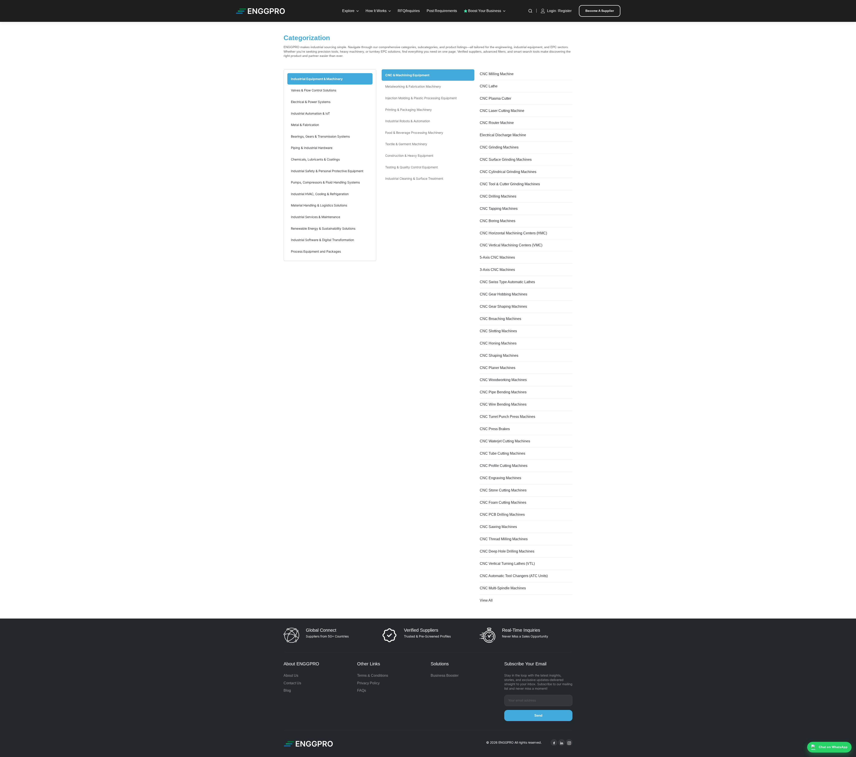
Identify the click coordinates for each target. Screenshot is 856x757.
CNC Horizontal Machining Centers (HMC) (513, 233)
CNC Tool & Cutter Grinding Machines (510, 184)
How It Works (376, 11)
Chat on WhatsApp (833, 747)
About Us (291, 675)
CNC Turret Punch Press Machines (507, 417)
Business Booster (445, 675)
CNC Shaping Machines (499, 355)
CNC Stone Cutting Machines (503, 490)
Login (551, 11)
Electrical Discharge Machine (503, 135)
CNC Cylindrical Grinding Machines (508, 172)
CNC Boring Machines (497, 221)
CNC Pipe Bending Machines (503, 392)
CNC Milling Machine (497, 74)
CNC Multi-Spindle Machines (503, 588)
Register (565, 11)
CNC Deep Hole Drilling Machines (507, 551)
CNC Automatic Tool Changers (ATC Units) (514, 576)
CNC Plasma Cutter (495, 98)
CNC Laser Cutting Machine (502, 111)
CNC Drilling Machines (498, 196)
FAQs (361, 690)
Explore (348, 11)
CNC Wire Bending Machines (503, 404)
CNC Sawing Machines (498, 527)
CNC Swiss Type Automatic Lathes (507, 282)
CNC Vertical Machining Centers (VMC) (511, 245)
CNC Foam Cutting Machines (503, 502)
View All (486, 600)
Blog (287, 690)
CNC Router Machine (497, 123)
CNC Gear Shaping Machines (503, 306)
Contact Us (292, 683)
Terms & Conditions (372, 675)
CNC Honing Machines (498, 343)
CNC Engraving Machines (500, 478)
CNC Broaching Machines (500, 319)
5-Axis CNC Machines (497, 257)
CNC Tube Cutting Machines (502, 453)
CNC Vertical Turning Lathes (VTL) (507, 563)
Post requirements (442, 11)
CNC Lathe (489, 86)
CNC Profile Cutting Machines (503, 466)
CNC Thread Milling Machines (504, 539)
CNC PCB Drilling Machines (502, 514)
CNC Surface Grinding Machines (506, 159)
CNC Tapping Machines (499, 208)
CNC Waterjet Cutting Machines (505, 441)
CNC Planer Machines (497, 368)
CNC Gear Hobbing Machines (503, 294)
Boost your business (484, 11)
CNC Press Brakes (495, 429)
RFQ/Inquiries (409, 11)
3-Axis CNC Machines (497, 270)
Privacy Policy (368, 683)
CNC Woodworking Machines (503, 380)
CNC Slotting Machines (498, 331)
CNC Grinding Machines (499, 147)
